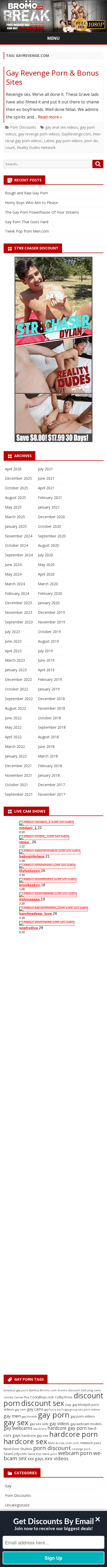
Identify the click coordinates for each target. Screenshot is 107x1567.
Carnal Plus (21, 1397)
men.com (72, 1443)
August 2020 (48, 545)
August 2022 (15, 708)
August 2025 (15, 497)
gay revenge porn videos (38, 133)
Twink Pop (34, 1454)
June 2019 (46, 660)
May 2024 (13, 574)
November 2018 (51, 708)
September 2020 (52, 536)
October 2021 (16, 784)
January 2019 (49, 689)
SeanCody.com (15, 1453)
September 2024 (19, 554)
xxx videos (57, 1458)
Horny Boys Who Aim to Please (31, 202)
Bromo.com (48, 1390)
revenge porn (81, 1449)
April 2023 (13, 650)
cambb (8, 1397)
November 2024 (18, 536)
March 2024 (15, 583)
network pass (90, 1442)
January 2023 (16, 669)
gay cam (20, 1409)
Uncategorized (17, 1505)
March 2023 (15, 660)
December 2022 (18, 679)
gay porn (53, 1415)
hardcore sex (25, 1441)
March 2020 (48, 583)
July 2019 (45, 650)
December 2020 (51, 516)
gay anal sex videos (61, 127)
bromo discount (69, 1390)
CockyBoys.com (42, 1397)
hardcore (40, 1429)
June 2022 (13, 717)
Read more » (50, 117)
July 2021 (45, 468)
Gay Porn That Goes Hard (26, 221)
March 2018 (48, 756)
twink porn (49, 1454)
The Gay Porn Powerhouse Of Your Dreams (42, 212)
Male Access (56, 1443)
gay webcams (18, 1428)
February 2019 (50, 679)
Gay (68, 1404)
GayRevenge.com (76, 133)
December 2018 (51, 698)
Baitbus (34, 1390)
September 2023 (19, 622)
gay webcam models (86, 1423)
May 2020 (46, 564)
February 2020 (50, 593)
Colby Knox (63, 1397)
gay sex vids (39, 1423)
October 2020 (49, 526)
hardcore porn (73, 1434)
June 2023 (13, 641)
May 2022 (13, 727)
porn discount (52, 1448)
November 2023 (18, 612)
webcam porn (75, 1453)
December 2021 (18, 765)
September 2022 (19, 698)
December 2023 (18, 602)
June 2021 (46, 478)
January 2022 (16, 756)
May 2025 (13, 507)
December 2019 (51, 612)
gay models (29, 1416)
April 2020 (46, 574)
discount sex (42, 1403)
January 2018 (49, 775)
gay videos (59, 1423)
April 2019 (46, 669)
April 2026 (13, 468)
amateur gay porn (16, 1390)
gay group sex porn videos (82, 1409)
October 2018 (49, 717)
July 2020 (45, 554)
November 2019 (51, 622)
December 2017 (51, 784)
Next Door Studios (18, 1448)
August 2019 (48, 641)
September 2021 (19, 794)
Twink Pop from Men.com (27, 231)
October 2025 (16, 487)
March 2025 (15, 516)
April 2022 (13, 736)
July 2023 (12, 631)
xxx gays (36, 1458)
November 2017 (51, 794)
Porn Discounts (23, 127)
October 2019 (49, 631)
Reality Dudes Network (36, 147)
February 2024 (17, 593)
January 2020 (49, 602)
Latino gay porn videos (63, 140)
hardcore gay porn (67, 1428)
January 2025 (16, 526)
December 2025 (18, 478)
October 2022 (16, 689)
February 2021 (50, 497)
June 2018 (46, 746)
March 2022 (15, 746)
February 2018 (50, 765)
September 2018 (52, 727)
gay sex (16, 1422)
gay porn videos (82, 1416)
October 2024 (16, 545)
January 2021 (49, 507)
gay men (12, 1416)
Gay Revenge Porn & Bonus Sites (52, 77)
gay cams (35, 1409)
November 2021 (18, 775)
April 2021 (46, 487)
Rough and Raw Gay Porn (26, 192)
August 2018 (48, 736)
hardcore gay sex (35, 1435)
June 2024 (13, 564)
